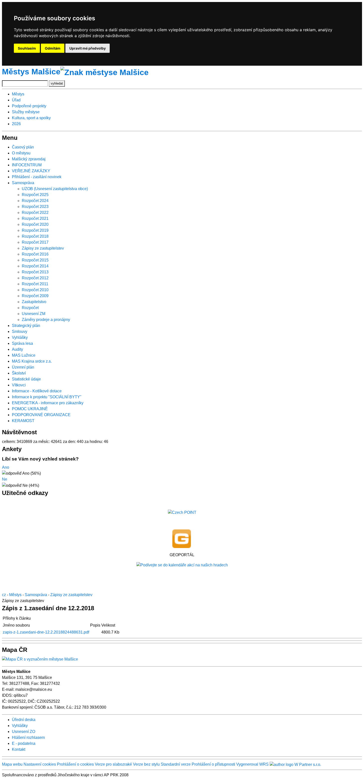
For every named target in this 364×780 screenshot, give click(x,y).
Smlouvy (19, 331)
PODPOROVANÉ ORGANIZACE (41, 415)
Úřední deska (23, 720)
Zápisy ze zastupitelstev (43, 248)
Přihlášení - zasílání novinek (36, 177)
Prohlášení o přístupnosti (213, 764)
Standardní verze (176, 764)
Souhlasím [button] (27, 48)
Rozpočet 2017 (35, 242)
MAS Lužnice (23, 355)
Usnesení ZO (23, 731)
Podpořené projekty (29, 106)
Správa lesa (22, 343)
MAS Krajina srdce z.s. (32, 361)
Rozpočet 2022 (35, 212)
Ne (4, 479)
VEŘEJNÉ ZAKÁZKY (31, 171)
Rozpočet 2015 (35, 260)
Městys (18, 94)
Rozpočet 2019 (35, 230)
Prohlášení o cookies (76, 764)
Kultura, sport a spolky (31, 118)
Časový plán (23, 147)
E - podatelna (23, 743)
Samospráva (23, 183)
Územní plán (23, 367)
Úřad (16, 100)
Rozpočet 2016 (35, 254)
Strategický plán (26, 325)
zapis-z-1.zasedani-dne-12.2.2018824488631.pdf (46, 632)
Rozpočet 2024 (35, 201)
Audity (17, 349)
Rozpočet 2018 (35, 236)
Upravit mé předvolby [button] (87, 48)
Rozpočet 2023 (35, 206)
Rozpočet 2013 (35, 272)
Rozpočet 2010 (35, 290)
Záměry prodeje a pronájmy (46, 320)
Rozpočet (30, 308)
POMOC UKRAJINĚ (30, 409)
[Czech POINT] (182, 512)
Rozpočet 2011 (35, 284)
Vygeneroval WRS (252, 764)
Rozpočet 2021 (35, 218)
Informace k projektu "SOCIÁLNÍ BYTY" (46, 397)
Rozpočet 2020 (35, 224)
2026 (16, 124)
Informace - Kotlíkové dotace (37, 391)
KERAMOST (23, 421)
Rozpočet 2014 (35, 266)
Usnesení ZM (33, 314)
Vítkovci (19, 385)
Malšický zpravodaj (29, 159)
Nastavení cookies (40, 764)
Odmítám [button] (52, 48)
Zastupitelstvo (34, 302)
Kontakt (18, 749)
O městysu (21, 153)
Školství (19, 373)
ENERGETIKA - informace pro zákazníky (47, 403)
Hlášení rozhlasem (28, 737)
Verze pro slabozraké (113, 764)
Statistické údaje (26, 379)
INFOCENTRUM (27, 165)
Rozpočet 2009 (35, 296)
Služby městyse (26, 112)
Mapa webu (12, 764)
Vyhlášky (20, 337)
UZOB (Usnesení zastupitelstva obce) (55, 189)
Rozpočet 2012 (35, 278)
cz (4, 595)
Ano (5, 467)
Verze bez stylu (146, 764)
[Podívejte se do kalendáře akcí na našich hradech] (182, 565)
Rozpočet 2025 (35, 195)
